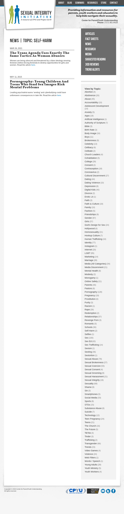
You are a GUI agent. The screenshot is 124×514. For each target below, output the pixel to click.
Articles (90, 34)
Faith (87, 200)
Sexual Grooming (93, 373)
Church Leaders (92, 154)
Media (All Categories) (95, 264)
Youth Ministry (91, 468)
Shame (88, 387)
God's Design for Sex (95, 225)
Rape (87, 309)
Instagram (89, 246)
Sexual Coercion (93, 366)
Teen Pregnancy (92, 419)
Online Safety (91, 281)
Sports (88, 401)
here (33, 65)
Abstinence (90, 95)
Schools (88, 327)
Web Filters (90, 457)
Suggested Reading (95, 59)
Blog (69, 2)
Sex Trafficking (92, 345)
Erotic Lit (89, 197)
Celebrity (89, 144)
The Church (90, 426)
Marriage (89, 260)
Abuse (88, 99)
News (88, 44)
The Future (90, 429)
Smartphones (91, 394)
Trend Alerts (92, 70)
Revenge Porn (92, 320)
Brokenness (90, 140)
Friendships (90, 214)
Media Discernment (94, 267)
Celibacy (89, 147)
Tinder (88, 436)
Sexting (88, 352)
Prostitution (90, 299)
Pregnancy (90, 295)
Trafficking (90, 440)
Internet (88, 249)
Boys (87, 137)
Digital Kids (90, 190)
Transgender (91, 443)
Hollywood (90, 228)
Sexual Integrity (92, 380)
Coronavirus (90, 172)
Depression (90, 186)
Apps (87, 115)
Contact (114, 2)
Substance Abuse (93, 408)
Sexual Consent (92, 369)
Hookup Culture (92, 235)
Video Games (91, 450)
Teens (87, 422)
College (88, 161)
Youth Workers (92, 471)
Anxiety (88, 112)
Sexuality (89, 383)
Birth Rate (89, 130)
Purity (87, 302)
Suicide (88, 412)
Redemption (90, 313)
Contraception (91, 168)
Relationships (91, 316)
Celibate (89, 151)
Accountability (91, 102)
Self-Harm (89, 330)
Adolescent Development (97, 106)
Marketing (89, 256)
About (61, 2)
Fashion (88, 211)
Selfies (88, 334)
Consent (89, 165)
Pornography (91, 292)
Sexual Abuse (91, 359)
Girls (87, 221)
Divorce (88, 193)
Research (90, 49)
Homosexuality (92, 232)
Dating (88, 179)
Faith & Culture (92, 204)
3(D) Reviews (92, 64)
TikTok (88, 433)
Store (104, 2)
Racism (88, 306)
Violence (89, 454)
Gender (88, 218)
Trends (88, 447)
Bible (87, 126)
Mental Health (91, 271)
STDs (87, 405)
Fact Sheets (91, 39)
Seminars (79, 2)
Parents (88, 285)
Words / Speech (92, 461)
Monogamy (90, 278)
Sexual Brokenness (94, 362)
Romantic (89, 323)
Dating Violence (92, 182)
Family (88, 207)
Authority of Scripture (95, 123)
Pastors (88, 288)
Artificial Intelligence (94, 119)
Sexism (88, 348)
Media (88, 54)
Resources (92, 2)
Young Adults (91, 464)
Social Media (91, 397)
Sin (86, 390)
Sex (86, 338)
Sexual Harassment (94, 376)
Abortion (89, 92)
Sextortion (89, 355)
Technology (90, 415)
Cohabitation (91, 158)
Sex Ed (88, 341)
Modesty (89, 274)
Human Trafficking (93, 239)
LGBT (87, 253)
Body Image (90, 133)
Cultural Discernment (95, 175)
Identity (88, 242)
